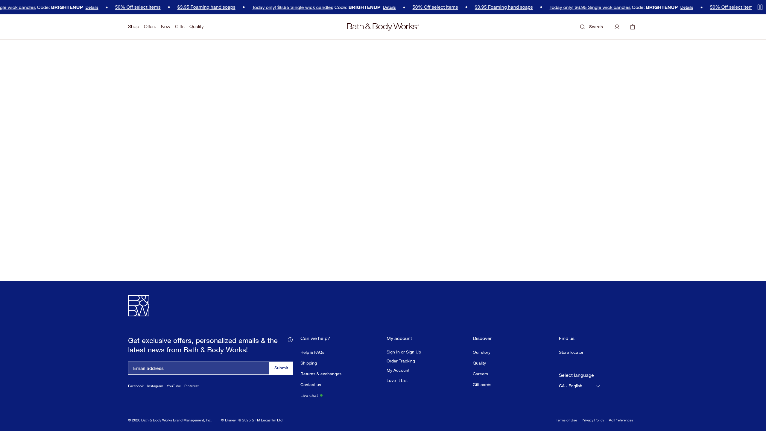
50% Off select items (109, 7)
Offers (150, 26)
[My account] (617, 27)
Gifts (180, 26)
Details (63, 7)
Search (596, 26)
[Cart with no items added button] (632, 27)
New (165, 26)
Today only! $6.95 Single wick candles (264, 7)
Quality (196, 26)
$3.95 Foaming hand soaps (178, 7)
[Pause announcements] (760, 7)
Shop (133, 26)
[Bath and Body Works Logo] (383, 27)
